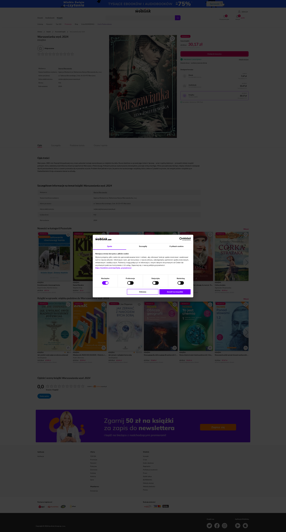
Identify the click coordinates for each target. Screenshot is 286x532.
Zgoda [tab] (109, 246)
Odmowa (142, 292)
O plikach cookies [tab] (176, 246)
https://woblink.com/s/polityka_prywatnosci (113, 268)
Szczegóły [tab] (143, 246)
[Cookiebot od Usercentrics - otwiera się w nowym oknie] (181, 239)
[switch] (130, 283)
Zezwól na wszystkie (175, 292)
